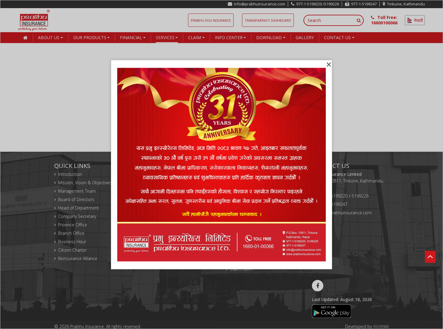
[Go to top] (430, 248)
